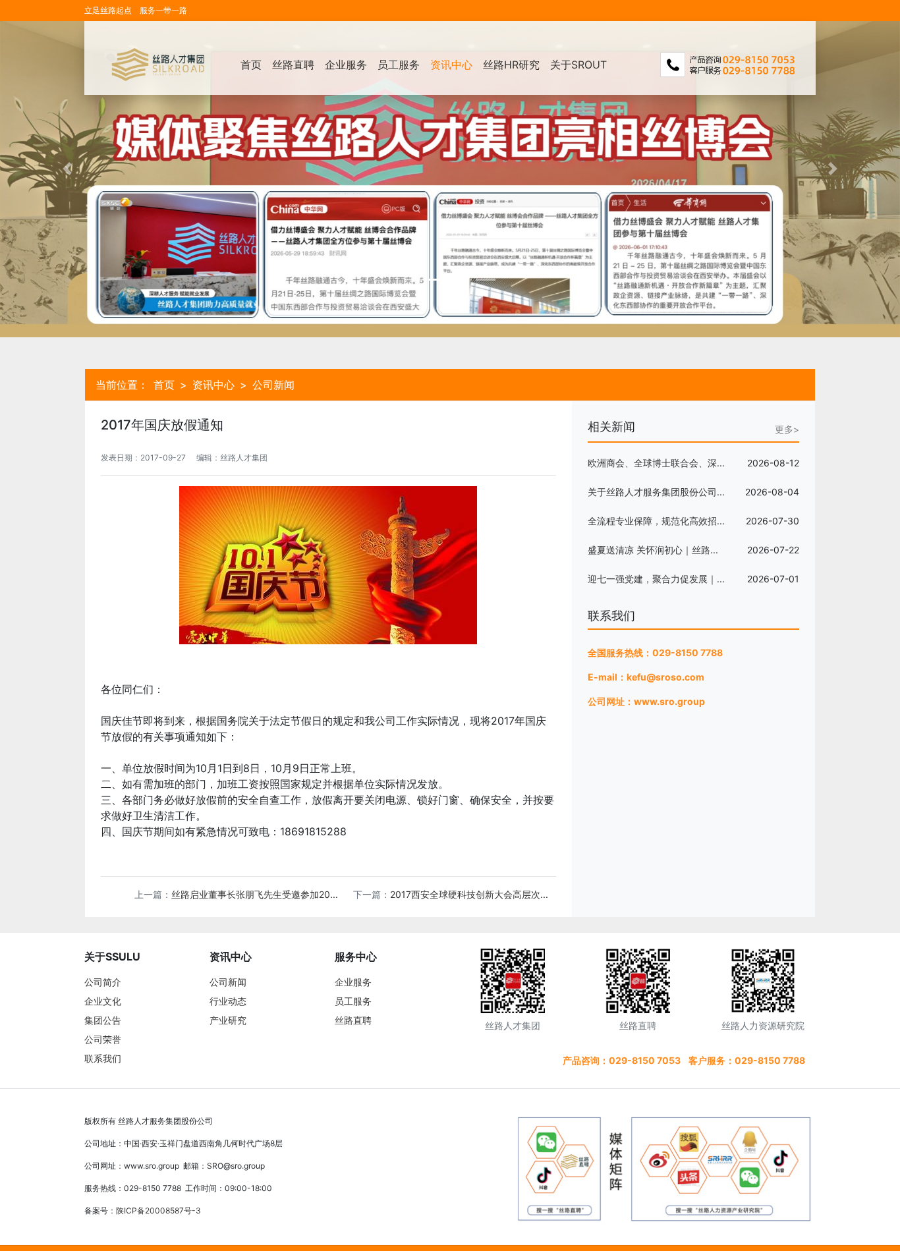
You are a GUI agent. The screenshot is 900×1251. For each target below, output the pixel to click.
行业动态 (228, 1001)
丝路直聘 (293, 64)
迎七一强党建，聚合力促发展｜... (656, 578)
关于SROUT (578, 64)
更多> (787, 429)
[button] (67, 168)
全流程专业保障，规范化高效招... (656, 520)
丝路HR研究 (511, 64)
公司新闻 (228, 981)
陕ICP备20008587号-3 (158, 1210)
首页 (251, 64)
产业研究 (228, 1020)
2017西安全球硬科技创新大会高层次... (469, 894)
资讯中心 (451, 64)
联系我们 (102, 1058)
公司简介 (102, 981)
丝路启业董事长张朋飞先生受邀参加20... (254, 894)
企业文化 (102, 1001)
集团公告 (102, 1020)
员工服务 (399, 64)
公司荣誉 (102, 1039)
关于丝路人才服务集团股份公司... (656, 491)
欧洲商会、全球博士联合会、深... (656, 462)
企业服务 (346, 64)
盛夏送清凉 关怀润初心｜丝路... (653, 549)
